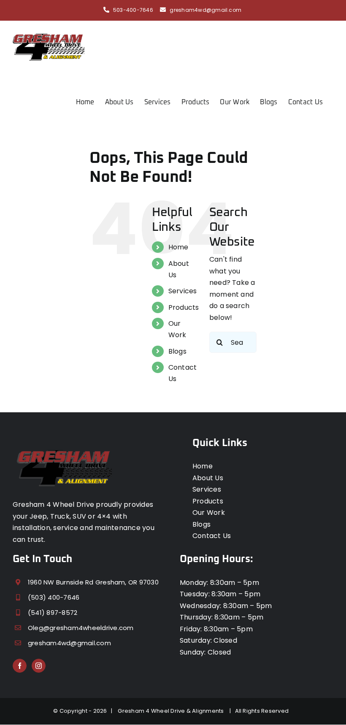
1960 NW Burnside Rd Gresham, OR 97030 (93, 582)
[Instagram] (39, 666)
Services (182, 291)
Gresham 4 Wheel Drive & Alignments (172, 711)
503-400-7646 (133, 10)
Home (178, 247)
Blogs (177, 351)
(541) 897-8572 (52, 612)
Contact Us (211, 536)
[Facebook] (20, 666)
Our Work (208, 512)
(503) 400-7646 (53, 597)
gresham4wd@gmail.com (205, 10)
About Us (207, 478)
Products (183, 307)
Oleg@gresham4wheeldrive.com (80, 627)
